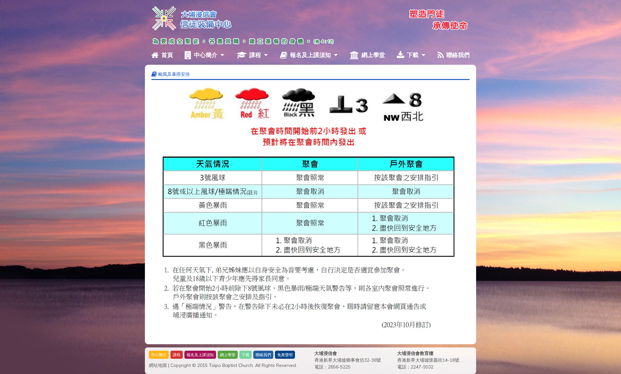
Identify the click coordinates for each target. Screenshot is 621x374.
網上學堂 (372, 55)
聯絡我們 (457, 55)
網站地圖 (158, 365)
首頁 (166, 55)
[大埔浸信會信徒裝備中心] (162, 17)
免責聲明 (285, 354)
